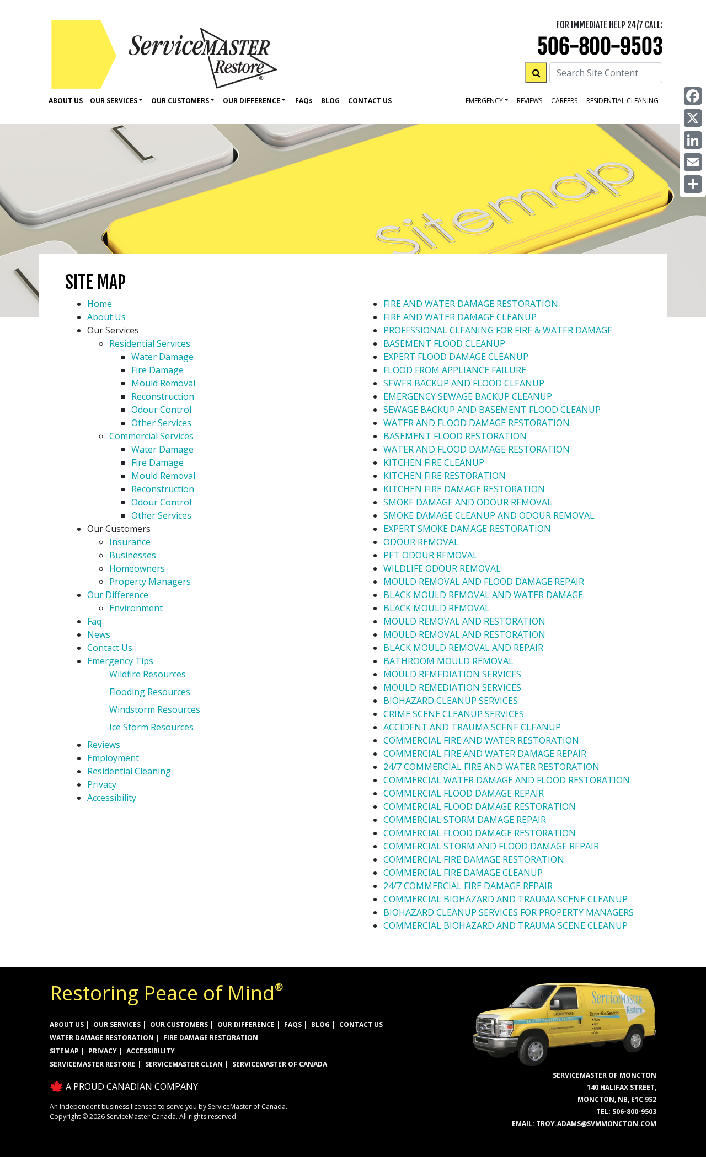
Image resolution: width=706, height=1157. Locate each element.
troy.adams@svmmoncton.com (596, 1123)
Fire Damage (157, 370)
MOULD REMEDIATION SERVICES (452, 674)
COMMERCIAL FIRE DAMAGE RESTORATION (473, 859)
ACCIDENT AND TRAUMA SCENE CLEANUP (472, 727)
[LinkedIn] (693, 140)
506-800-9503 (600, 47)
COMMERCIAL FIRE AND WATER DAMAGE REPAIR (484, 753)
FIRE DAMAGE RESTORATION (210, 1037)
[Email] (693, 162)
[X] (693, 118)
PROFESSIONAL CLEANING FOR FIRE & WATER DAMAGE (497, 330)
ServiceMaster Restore (93, 1064)
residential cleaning (622, 100)
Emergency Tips (120, 661)
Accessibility (111, 798)
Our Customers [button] (180, 100)
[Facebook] (693, 96)
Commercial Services (151, 436)
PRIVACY (102, 1051)
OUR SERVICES (117, 1024)
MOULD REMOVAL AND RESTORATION (464, 621)
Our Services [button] (113, 100)
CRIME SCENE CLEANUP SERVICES (453, 714)
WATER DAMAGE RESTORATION (102, 1037)
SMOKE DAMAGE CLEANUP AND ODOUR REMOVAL (489, 515)
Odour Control (161, 409)
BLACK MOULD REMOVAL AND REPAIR (463, 648)
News (98, 634)
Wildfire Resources (147, 674)
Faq (304, 100)
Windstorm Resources (154, 709)
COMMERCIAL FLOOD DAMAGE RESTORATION (479, 806)
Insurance (130, 542)
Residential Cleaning (129, 771)
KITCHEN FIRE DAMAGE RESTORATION (464, 489)
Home (99, 304)
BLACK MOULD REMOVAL (436, 608)
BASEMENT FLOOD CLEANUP (444, 343)
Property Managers (150, 581)
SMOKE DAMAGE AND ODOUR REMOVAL (467, 502)
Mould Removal (163, 383)
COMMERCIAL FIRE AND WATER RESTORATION (481, 740)
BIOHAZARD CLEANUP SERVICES (450, 701)
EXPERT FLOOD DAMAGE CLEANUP (455, 357)
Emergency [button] (484, 100)
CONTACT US (361, 1024)
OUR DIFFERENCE (246, 1024)
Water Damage (162, 357)
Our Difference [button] (251, 100)
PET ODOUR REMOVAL (430, 555)
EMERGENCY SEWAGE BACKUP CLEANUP (467, 396)
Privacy (101, 784)
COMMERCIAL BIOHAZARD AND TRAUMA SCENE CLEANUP (505, 899)
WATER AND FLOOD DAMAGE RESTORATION (476, 423)
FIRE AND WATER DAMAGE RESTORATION (470, 304)
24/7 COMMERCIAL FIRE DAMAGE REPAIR (468, 886)
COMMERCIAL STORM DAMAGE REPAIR (464, 820)
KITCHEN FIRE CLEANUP (433, 462)
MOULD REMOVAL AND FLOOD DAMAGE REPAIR (483, 581)
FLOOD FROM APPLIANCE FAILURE (454, 370)
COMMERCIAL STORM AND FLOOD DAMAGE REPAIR (491, 846)
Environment (136, 608)
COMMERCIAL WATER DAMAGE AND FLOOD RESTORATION (506, 780)
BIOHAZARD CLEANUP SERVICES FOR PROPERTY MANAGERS (508, 912)
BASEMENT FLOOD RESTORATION (455, 436)
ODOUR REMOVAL (421, 542)
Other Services (161, 423)
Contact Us (370, 100)
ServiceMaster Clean (184, 1064)
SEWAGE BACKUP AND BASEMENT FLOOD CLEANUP (492, 409)
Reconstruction (162, 396)
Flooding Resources (149, 692)
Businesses (132, 555)
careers (564, 100)
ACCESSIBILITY (150, 1051)
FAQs (293, 1024)
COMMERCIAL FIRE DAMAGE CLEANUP (463, 873)
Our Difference (117, 595)
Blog (330, 100)
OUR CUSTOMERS (179, 1024)
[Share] (693, 184)
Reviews (529, 100)
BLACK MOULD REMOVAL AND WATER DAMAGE (483, 595)
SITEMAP (64, 1051)
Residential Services (149, 343)
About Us (66, 100)
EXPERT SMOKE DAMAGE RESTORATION (467, 529)
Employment (113, 758)
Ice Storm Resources (151, 727)
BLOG (320, 1024)
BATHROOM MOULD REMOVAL (448, 661)
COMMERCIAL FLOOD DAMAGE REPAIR (463, 793)
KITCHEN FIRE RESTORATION (444, 476)
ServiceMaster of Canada (279, 1064)
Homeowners (137, 568)
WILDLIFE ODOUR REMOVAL (442, 568)
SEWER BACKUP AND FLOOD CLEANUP (463, 383)
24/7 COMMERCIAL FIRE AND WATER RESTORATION (491, 767)
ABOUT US (67, 1024)
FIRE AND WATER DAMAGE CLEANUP (460, 317)
